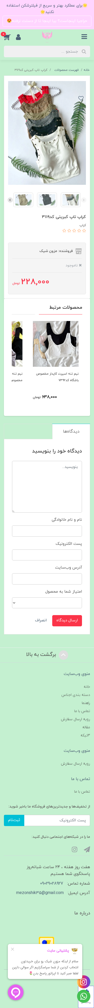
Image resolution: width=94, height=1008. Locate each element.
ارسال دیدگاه (67, 620)
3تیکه (85, 735)
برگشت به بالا (41, 654)
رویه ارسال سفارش (75, 719)
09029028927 (51, 883)
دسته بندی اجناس (75, 694)
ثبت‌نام (14, 820)
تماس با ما (82, 711)
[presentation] (83, 200)
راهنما (86, 703)
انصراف (41, 620)
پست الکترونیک (69, 544)
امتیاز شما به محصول (63, 591)
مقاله (86, 727)
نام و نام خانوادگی (67, 520)
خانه (87, 686)
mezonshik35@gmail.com (40, 893)
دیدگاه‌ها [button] (71, 431)
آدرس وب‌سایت (68, 567)
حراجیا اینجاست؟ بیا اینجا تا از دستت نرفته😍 (47, 21)
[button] (10, 37)
